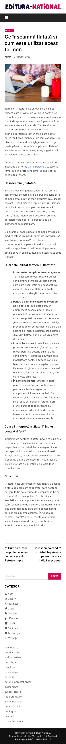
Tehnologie (14, 633)
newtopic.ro (11, 647)
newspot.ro (11, 672)
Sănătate (12, 628)
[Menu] (6, 17)
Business (13, 603)
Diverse (12, 613)
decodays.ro (12, 662)
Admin (8, 57)
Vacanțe (12, 638)
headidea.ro (11, 667)
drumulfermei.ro (14, 706)
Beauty (11, 598)
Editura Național (42, 733)
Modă (11, 623)
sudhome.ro (11, 686)
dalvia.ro (10, 676)
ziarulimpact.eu (13, 701)
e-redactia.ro (12, 652)
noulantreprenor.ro (15, 721)
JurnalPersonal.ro (38, 166)
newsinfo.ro (11, 716)
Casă (10, 608)
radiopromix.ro (13, 696)
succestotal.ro (13, 691)
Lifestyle (9, 30)
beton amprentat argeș (18, 681)
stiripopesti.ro (13, 657)
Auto (10, 593)
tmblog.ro (10, 711)
